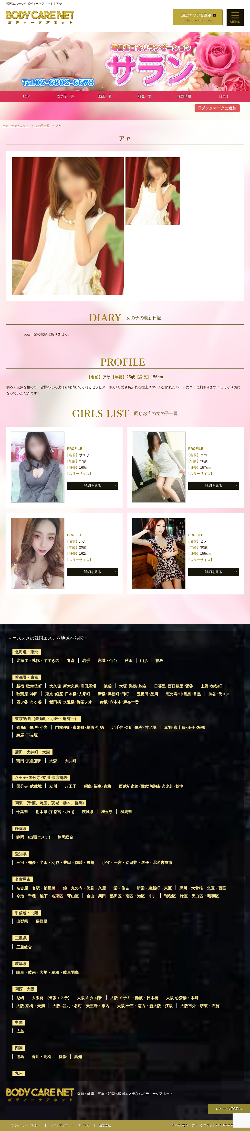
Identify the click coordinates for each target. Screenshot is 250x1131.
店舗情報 (184, 96)
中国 (19, 1022)
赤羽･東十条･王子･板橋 (184, 727)
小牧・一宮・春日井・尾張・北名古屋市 (137, 862)
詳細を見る (92, 485)
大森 (53, 761)
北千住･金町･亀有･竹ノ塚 (134, 727)
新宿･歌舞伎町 (29, 686)
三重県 (21, 938)
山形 (144, 660)
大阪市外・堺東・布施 (199, 1006)
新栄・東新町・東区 (154, 888)
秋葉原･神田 (27, 694)
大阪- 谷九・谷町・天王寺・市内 (80, 1006)
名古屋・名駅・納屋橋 (35, 888)
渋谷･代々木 (219, 694)
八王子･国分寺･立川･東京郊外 (41, 777)
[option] (68, 226)
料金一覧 (145, 96)
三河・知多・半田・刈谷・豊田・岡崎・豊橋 (55, 862)
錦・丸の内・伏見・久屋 (84, 888)
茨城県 (88, 812)
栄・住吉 (121, 888)
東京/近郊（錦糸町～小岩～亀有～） (46, 719)
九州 (19, 1073)
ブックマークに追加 (218, 108)
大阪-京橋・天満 (30, 1006)
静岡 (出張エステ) (33, 837)
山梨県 (22, 921)
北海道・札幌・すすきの (37, 660)
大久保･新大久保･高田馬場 (72, 686)
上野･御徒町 (211, 686)
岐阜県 (21, 964)
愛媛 (63, 1057)
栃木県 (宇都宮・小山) (55, 812)
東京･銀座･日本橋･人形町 (67, 694)
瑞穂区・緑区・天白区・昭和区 (191, 896)
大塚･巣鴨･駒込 (132, 686)
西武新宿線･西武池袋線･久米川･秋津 (151, 786)
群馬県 (126, 812)
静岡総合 (65, 837)
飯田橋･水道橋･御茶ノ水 (70, 702)
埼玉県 (107, 812)
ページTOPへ (231, 1109)
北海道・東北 (26, 652)
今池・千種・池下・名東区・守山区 (47, 896)
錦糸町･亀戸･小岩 (32, 727)
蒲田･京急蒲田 (29, 761)
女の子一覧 (65, 96)
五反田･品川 (147, 694)
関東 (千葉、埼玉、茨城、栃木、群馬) (49, 803)
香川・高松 (41, 1057)
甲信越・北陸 (26, 913)
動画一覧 (105, 96)
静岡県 (21, 828)
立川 (53, 786)
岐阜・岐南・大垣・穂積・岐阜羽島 (47, 972)
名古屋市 (23, 879)
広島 (20, 1031)
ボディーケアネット (15, 125)
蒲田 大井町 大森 (32, 752)
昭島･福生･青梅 (97, 786)
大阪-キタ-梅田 (90, 998)
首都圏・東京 (26, 677)
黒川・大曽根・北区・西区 (202, 888)
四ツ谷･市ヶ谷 (29, 702)
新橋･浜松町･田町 (113, 694)
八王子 (70, 786)
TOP (26, 96)
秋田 (129, 660)
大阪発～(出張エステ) (50, 998)
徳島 (20, 1057)
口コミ (224, 96)
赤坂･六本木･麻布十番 (119, 702)
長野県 (41, 921)
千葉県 (22, 812)
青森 (71, 660)
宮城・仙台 (107, 660)
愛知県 (21, 854)
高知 (78, 1057)
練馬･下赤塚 (27, 735)
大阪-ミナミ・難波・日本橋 (134, 998)
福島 (159, 660)
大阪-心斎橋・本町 (182, 998)
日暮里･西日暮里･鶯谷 (173, 686)
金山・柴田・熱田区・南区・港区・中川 (121, 896)
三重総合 (24, 947)
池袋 (108, 686)
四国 (19, 1048)
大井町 (70, 761)
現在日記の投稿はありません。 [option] (47, 334)
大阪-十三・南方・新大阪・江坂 (145, 1006)
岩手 (86, 660)
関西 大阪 (24, 989)
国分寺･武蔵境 (29, 786)
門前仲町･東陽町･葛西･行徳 (79, 727)
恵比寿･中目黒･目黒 (183, 694)
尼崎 (20, 998)
